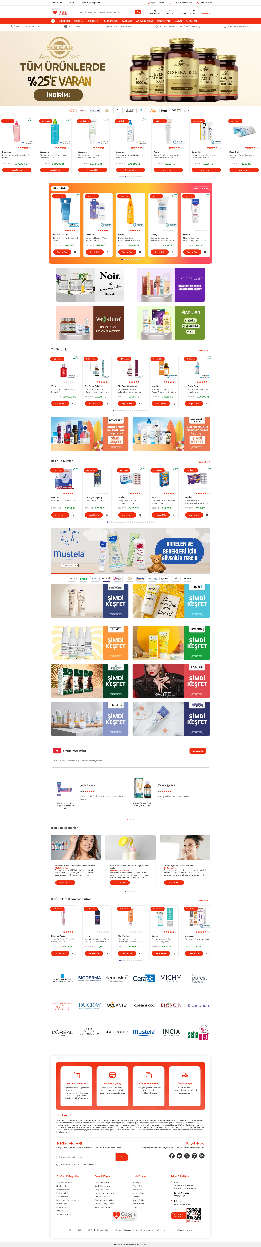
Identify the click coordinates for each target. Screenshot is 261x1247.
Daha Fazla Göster (201, 188)
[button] (120, 176)
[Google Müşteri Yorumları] (124, 1220)
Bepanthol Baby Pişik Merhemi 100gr (205, 156)
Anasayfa (137, 1182)
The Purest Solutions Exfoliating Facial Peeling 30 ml (129, 390)
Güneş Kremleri (110, 21)
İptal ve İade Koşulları (104, 1193)
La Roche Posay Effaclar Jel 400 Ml (243, 156)
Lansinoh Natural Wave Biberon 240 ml (96, 239)
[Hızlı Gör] (75, 252)
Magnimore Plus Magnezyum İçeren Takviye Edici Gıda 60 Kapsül (197, 502)
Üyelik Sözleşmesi (102, 1186)
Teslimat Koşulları (102, 1182)
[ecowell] (130, 551)
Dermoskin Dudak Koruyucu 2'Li (197, 940)
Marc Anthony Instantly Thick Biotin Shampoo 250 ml (129, 940)
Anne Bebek (64, 21)
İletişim (136, 1207)
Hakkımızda (57, 2)
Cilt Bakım (78, 21)
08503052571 (206, 2)
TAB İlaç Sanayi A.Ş (93, 497)
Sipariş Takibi (138, 1200)
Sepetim (136, 1196)
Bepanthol (196, 152)
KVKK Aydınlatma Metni (104, 1200)
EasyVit (155, 497)
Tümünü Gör (192, 21)
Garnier (155, 936)
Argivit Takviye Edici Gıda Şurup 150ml (142, 804)
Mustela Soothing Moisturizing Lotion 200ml (194, 239)
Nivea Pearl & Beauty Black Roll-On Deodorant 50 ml (97, 940)
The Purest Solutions (94, 386)
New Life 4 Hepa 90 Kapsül (63, 501)
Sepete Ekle (17, 170)
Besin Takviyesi (164, 21)
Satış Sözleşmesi (101, 1189)
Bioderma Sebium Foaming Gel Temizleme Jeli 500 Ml (15, 156)
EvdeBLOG (72, 2)
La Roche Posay (236, 152)
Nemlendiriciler (62, 1186)
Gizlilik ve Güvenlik (102, 1196)
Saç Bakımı (127, 21)
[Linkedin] (202, 1156)
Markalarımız (138, 1204)
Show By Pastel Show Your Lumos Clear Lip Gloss (63, 940)
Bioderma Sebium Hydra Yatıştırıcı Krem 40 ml (51, 156)
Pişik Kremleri (62, 1193)
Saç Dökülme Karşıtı (65, 1214)
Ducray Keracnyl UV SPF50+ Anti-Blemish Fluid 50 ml (162, 239)
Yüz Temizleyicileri (64, 1182)
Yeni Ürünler (138, 1186)
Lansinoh (90, 234)
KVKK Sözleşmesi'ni (68, 1164)
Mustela (186, 234)
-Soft (115, 1244)
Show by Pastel (58, 936)
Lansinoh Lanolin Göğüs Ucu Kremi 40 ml (65, 806)
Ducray (154, 234)
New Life (55, 497)
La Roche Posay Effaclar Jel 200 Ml (65, 239)
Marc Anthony (124, 936)
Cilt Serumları (62, 1196)
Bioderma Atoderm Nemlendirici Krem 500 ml (92, 156)
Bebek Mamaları (63, 1189)
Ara (138, 12)
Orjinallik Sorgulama (91, 2)
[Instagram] (194, 1156)
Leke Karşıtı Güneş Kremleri (68, 1200)
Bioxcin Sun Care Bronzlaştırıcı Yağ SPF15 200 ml (129, 239)
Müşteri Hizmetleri (140, 1193)
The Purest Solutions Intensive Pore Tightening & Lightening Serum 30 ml (97, 390)
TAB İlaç (121, 497)
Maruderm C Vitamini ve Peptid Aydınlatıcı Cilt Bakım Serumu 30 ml (164, 390)
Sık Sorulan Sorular (103, 1207)
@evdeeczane (157, 2)
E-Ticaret (121, 1244)
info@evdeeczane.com (182, 2)
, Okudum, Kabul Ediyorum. (78, 1164)
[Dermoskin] (130, 68)
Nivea (87, 936)
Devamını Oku (65, 882)
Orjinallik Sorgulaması (104, 1204)
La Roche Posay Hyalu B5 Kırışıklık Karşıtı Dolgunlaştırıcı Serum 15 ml (197, 390)
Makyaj (178, 21)
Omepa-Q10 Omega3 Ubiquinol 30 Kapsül (127, 502)
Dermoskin (158, 152)
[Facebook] (172, 1156)
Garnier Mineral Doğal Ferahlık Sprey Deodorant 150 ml (163, 940)
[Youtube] (187, 1156)
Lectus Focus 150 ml (93, 501)
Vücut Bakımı (93, 21)
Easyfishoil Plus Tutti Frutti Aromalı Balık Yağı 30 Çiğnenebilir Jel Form (163, 502)
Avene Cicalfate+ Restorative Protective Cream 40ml (129, 156)
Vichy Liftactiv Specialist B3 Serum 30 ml (63, 390)
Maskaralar (61, 1207)
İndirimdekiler (138, 1189)
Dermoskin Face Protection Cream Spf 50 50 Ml (166, 156)
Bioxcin (121, 234)
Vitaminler (60, 1211)
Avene (119, 152)
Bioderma (6, 152)
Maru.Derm (156, 386)
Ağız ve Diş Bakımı (144, 21)
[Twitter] (179, 1156)
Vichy (53, 386)
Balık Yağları (61, 1204)
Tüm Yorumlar (198, 751)
